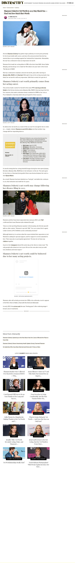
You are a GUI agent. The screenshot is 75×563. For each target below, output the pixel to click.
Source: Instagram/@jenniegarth (23, 296)
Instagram (14, 245)
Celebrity (17, 7)
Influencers (47, 3)
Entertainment (28, 3)
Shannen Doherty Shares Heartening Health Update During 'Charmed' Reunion (24, 343)
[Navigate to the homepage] (13, 2)
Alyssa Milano (9, 175)
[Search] (67, 3)
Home (4, 7)
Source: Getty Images (8, 46)
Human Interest (55, 3)
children (5, 241)
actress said (16, 306)
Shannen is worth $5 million (24, 129)
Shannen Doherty (13, 53)
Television (35, 3)
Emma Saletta (13, 16)
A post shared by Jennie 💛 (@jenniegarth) (26, 292)
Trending (41, 3)
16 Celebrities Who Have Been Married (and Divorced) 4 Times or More (21, 347)
